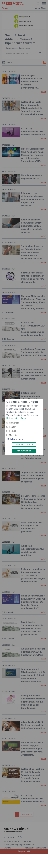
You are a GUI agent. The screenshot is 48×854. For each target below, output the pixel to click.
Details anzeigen (15, 439)
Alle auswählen (24, 451)
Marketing (13, 435)
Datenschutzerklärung (16, 418)
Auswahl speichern (24, 444)
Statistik (12, 431)
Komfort (12, 427)
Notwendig (14, 423)
